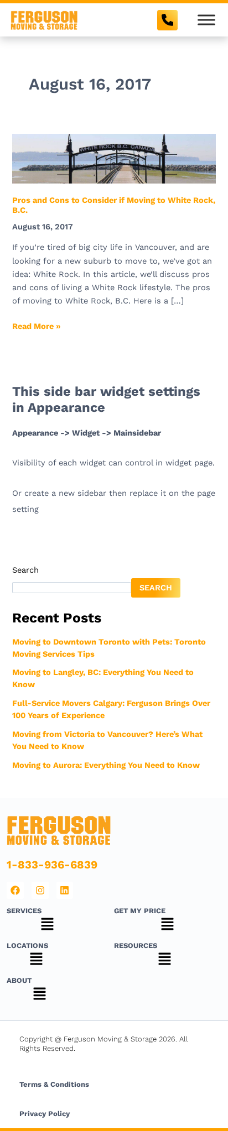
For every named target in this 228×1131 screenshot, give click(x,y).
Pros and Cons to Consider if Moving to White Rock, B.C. (113, 205)
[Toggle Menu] (206, 20)
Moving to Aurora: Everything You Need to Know (106, 765)
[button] (47, 925)
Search (25, 570)
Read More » (36, 325)
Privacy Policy (44, 1113)
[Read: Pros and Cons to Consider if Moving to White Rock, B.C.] (113, 158)
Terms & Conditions (54, 1084)
